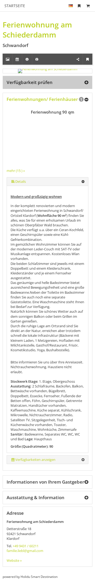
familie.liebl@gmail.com (25, 550)
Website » (14, 560)
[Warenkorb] (87, 5)
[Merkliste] (79, 5)
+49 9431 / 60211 (26, 546)
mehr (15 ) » (16, 170)
